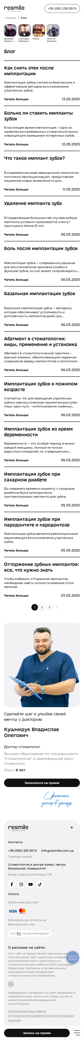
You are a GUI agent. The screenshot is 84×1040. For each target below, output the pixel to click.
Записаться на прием (42, 783)
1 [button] (34, 607)
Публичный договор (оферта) (27, 1011)
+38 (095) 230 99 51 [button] (62, 8)
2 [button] (42, 607)
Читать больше (16, 99)
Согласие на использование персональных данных (41, 1015)
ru (19, 933)
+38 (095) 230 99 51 (22, 850)
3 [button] (49, 607)
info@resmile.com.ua (57, 850)
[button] (56, 607)
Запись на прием (37, 1033)
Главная (10, 17)
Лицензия (14, 1020)
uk (12, 933)
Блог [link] (24, 17)
